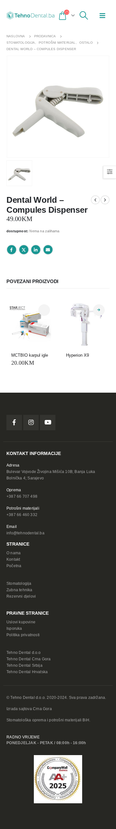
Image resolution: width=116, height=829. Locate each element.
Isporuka (14, 628)
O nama (13, 553)
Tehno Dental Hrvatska (27, 672)
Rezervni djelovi (21, 596)
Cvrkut (24, 250)
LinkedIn (36, 250)
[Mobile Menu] (102, 15)
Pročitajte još (99, 310)
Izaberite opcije (44, 310)
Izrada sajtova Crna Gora (29, 709)
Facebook (11, 250)
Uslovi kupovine (20, 622)
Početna (13, 566)
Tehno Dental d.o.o (23, 652)
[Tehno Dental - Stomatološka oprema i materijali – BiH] (30, 15)
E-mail (48, 250)
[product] (30, 323)
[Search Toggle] (84, 15)
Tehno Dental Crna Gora (28, 659)
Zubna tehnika (19, 590)
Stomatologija (19, 583)
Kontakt (13, 559)
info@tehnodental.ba (25, 533)
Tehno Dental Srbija (24, 665)
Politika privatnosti (23, 635)
